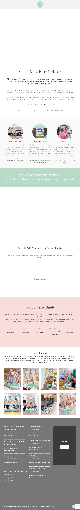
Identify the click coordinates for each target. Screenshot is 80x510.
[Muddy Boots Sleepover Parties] (40, 4)
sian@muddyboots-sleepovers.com (39, 462)
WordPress (50, 506)
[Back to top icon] (74, 506)
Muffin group (21, 506)
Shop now (64, 447)
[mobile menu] (73, 4)
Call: (10, 429)
